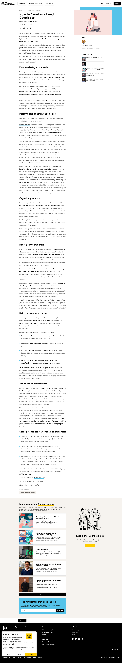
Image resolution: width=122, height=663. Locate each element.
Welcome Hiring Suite (48, 630)
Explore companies (35, 3)
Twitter (31, 481)
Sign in (117, 3)
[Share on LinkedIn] (30, 28)
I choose (19, 654)
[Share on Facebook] (24, 28)
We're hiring (75, 632)
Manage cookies (37, 657)
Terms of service (16, 657)
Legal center (27, 657)
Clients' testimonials (48, 637)
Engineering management (34, 10)
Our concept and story (78, 630)
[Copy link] (20, 28)
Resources (49, 3)
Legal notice (6, 657)
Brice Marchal (34, 485)
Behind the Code (25, 474)
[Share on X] (27, 28)
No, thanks (7, 654)
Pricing (44, 634)
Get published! (39, 478)
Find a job (22, 3)
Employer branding (48, 632)
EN (115, 649)
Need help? (45, 641)
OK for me (31, 654)
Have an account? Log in (49, 644)
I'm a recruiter (106, 3)
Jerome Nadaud (25, 182)
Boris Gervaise (24, 124)
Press (73, 634)
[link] (33, 21)
